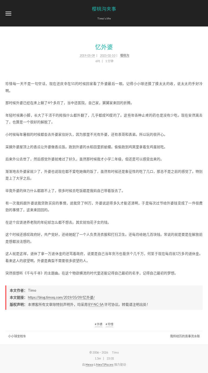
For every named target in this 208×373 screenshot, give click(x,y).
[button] (8, 13)
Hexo (89, 364)
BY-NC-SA (96, 304)
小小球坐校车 (17, 336)
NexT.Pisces (104, 364)
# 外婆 (98, 324)
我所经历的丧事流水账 (185, 336)
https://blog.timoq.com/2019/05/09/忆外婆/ (61, 297)
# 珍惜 (109, 324)
